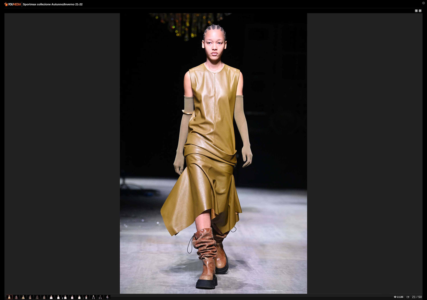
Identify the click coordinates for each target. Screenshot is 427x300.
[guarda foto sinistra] (46, 153)
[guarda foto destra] (255, 153)
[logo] (12, 4)
